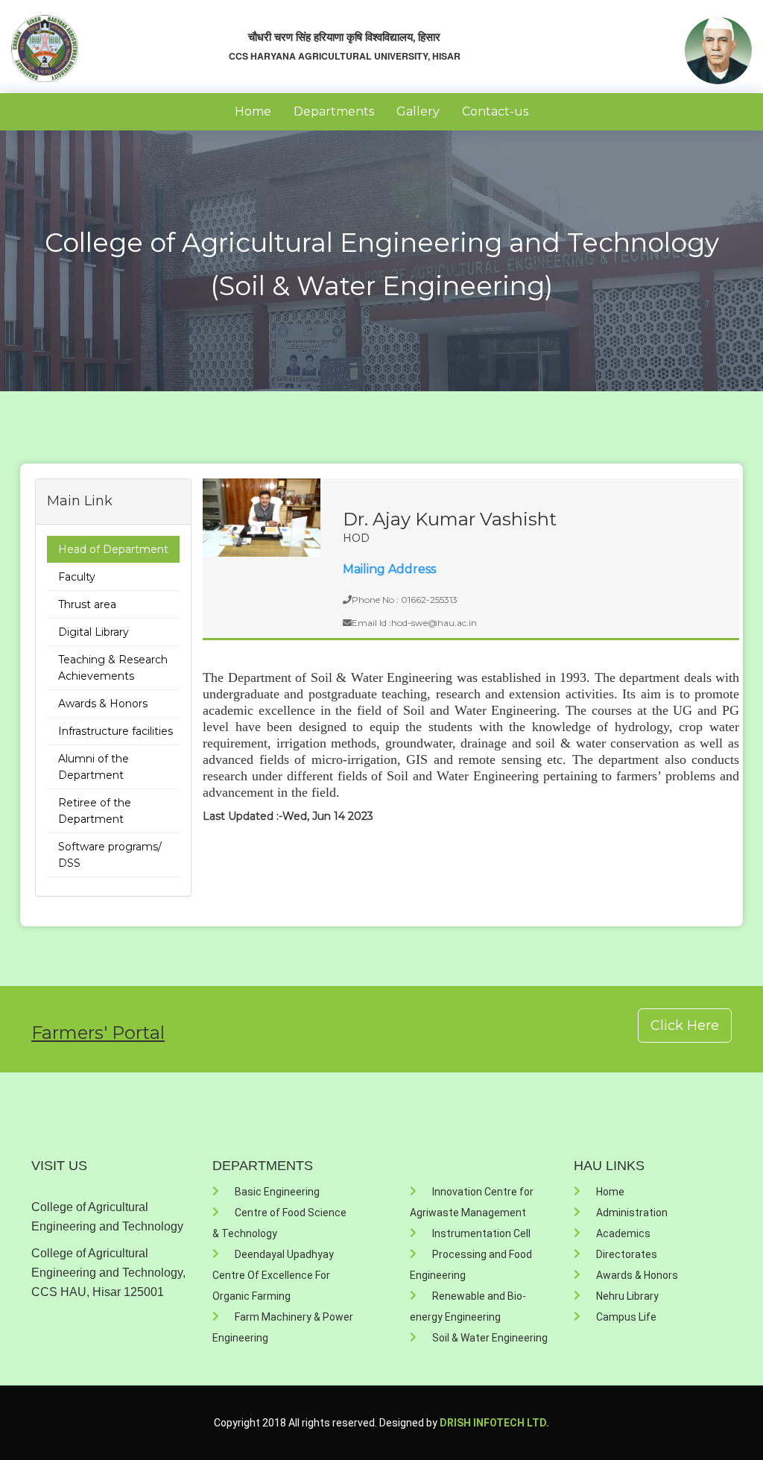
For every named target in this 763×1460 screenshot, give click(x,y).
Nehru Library (627, 1296)
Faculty (76, 577)
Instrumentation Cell (481, 1233)
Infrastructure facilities (115, 731)
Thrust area (87, 604)
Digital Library (93, 632)
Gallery (418, 111)
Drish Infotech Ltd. (494, 1423)
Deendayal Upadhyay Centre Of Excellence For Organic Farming (273, 1275)
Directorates (626, 1254)
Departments (334, 111)
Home (253, 111)
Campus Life (626, 1317)
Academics (623, 1233)
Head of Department (113, 549)
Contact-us (495, 111)
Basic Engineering (277, 1192)
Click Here (684, 1025)
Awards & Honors (103, 703)
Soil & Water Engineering (490, 1338)
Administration (632, 1213)
